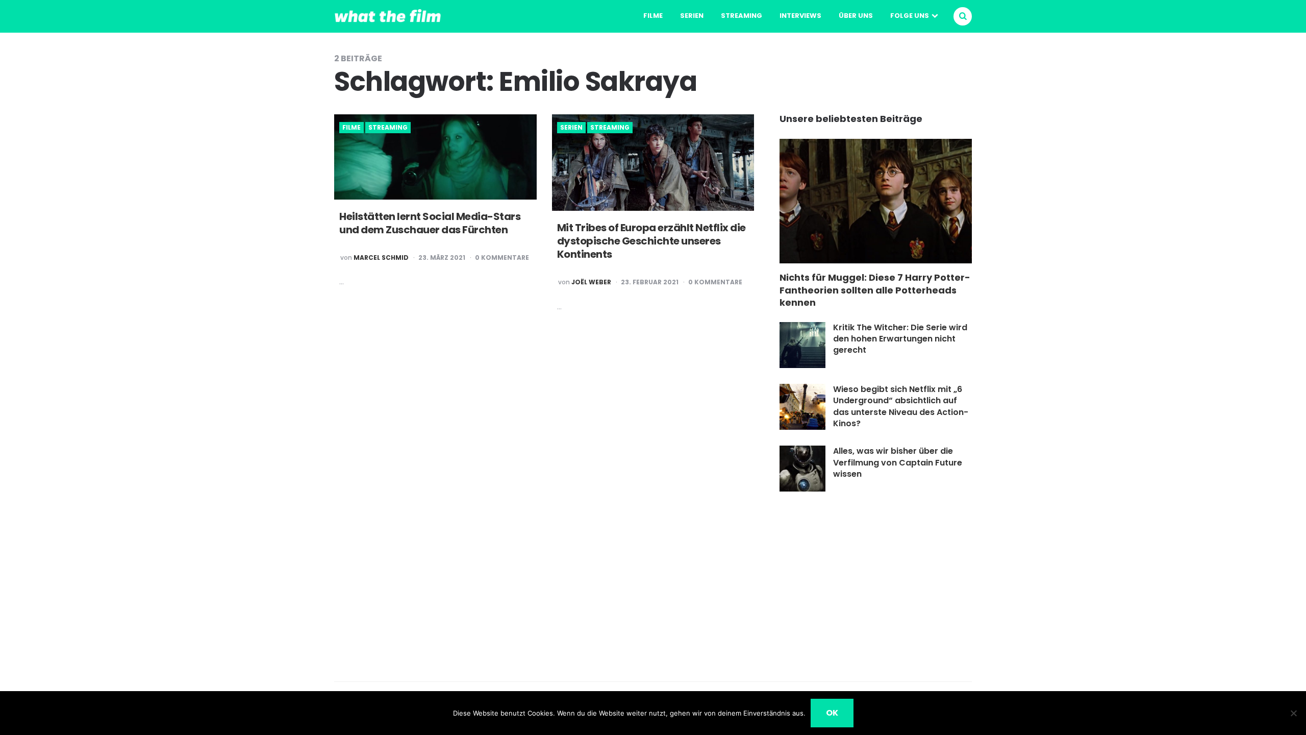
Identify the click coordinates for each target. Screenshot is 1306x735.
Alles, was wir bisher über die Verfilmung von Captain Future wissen (897, 462)
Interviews (800, 15)
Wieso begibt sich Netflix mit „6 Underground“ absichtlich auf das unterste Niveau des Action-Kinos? (900, 406)
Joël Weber (591, 282)
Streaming (741, 15)
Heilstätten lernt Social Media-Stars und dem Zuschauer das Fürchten (429, 223)
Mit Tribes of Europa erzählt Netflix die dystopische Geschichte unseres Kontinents (651, 240)
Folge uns (909, 15)
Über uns (856, 15)
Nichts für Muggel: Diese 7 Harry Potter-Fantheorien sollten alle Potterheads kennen (875, 290)
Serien (692, 15)
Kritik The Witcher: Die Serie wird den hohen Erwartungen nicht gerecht (900, 339)
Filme (653, 15)
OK (832, 713)
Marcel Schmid (381, 257)
